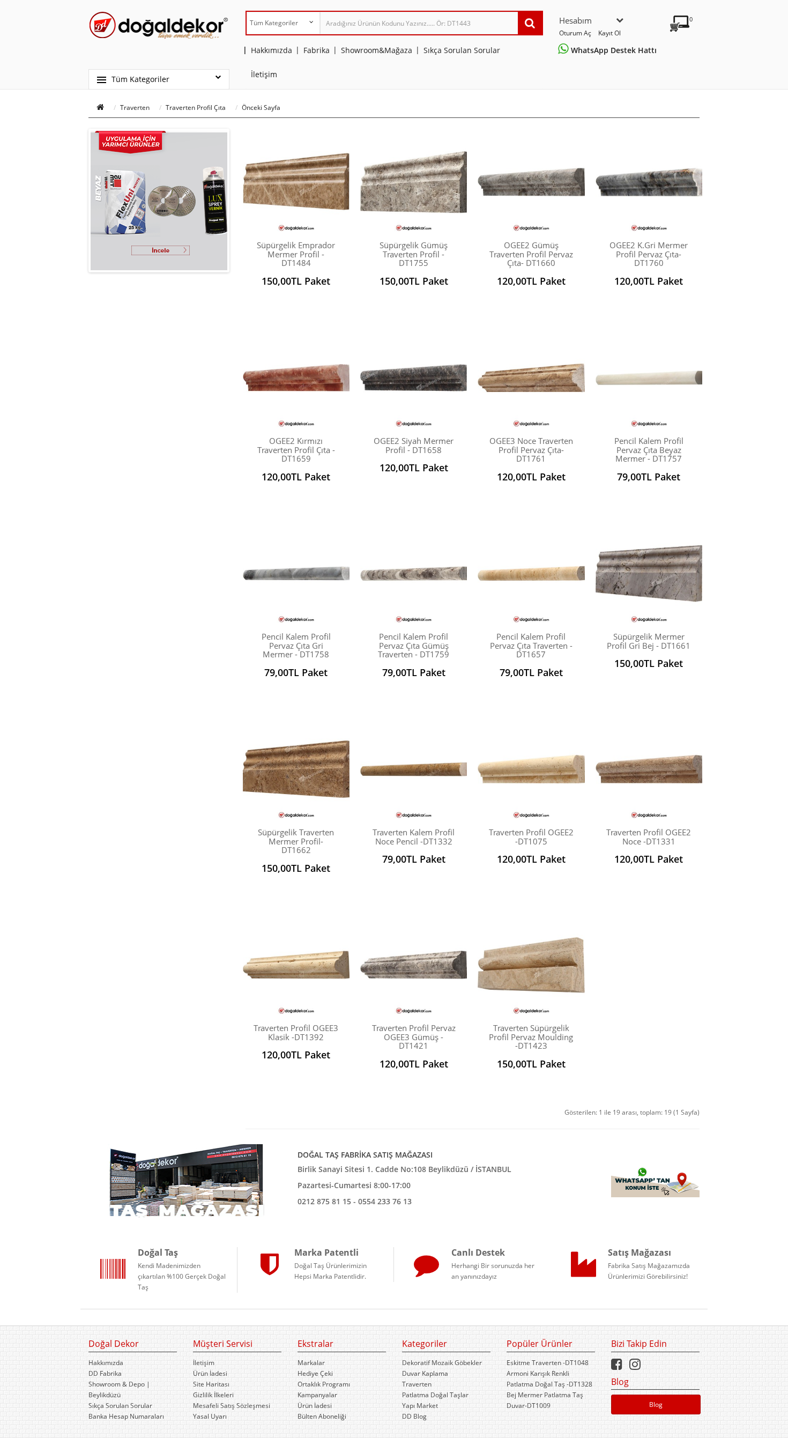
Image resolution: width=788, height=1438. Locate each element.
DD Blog (414, 1416)
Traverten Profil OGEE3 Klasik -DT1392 (296, 1032)
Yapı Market (420, 1405)
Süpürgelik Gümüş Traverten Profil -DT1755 (414, 254)
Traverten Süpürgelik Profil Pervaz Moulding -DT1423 (531, 1036)
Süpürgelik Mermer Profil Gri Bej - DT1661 (648, 641)
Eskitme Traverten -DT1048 (548, 1362)
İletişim (203, 1362)
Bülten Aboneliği (322, 1416)
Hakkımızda (105, 1362)
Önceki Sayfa (261, 107)
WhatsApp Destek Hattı (615, 50)
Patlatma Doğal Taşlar (435, 1394)
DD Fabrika (105, 1373)
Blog (656, 1404)
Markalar (311, 1362)
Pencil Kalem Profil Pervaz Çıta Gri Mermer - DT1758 (296, 645)
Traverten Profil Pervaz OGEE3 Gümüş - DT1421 (414, 1036)
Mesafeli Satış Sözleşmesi (231, 1405)
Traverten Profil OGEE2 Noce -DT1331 (648, 837)
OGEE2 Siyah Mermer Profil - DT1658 (414, 445)
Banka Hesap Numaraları (126, 1416)
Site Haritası (211, 1384)
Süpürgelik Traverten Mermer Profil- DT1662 (296, 841)
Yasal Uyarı (210, 1416)
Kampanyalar (317, 1394)
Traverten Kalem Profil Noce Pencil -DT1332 (414, 837)
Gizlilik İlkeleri (213, 1394)
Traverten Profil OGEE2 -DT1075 (531, 837)
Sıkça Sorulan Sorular (120, 1405)
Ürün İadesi (210, 1373)
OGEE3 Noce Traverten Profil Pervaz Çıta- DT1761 (531, 449)
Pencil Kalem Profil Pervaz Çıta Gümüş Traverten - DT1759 (413, 645)
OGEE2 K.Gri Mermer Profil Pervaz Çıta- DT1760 (648, 254)
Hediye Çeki (315, 1373)
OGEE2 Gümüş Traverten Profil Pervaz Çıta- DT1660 (531, 254)
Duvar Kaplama (425, 1373)
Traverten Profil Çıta (196, 107)
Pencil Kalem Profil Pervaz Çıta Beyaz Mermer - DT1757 (648, 449)
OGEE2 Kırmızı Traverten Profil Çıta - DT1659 (296, 449)
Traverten (135, 107)
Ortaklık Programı (324, 1384)
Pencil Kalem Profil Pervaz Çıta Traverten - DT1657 (531, 645)
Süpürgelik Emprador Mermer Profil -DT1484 (296, 254)
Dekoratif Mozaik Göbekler (442, 1362)
